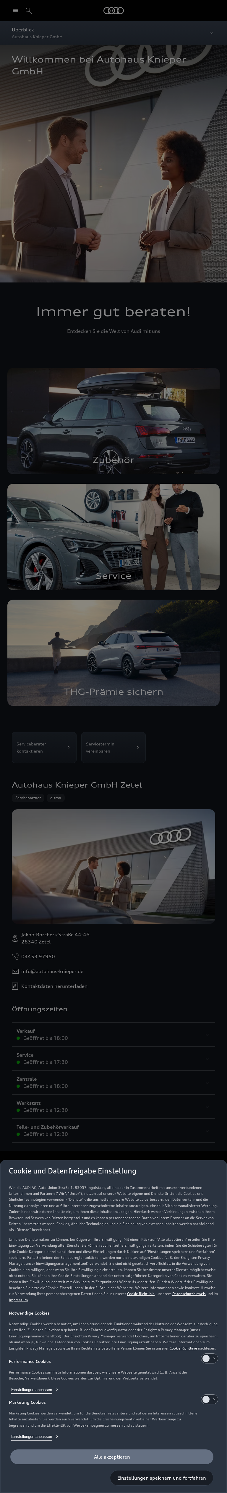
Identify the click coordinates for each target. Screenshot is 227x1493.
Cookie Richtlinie (141, 1293)
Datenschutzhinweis (189, 1293)
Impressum (18, 1300)
